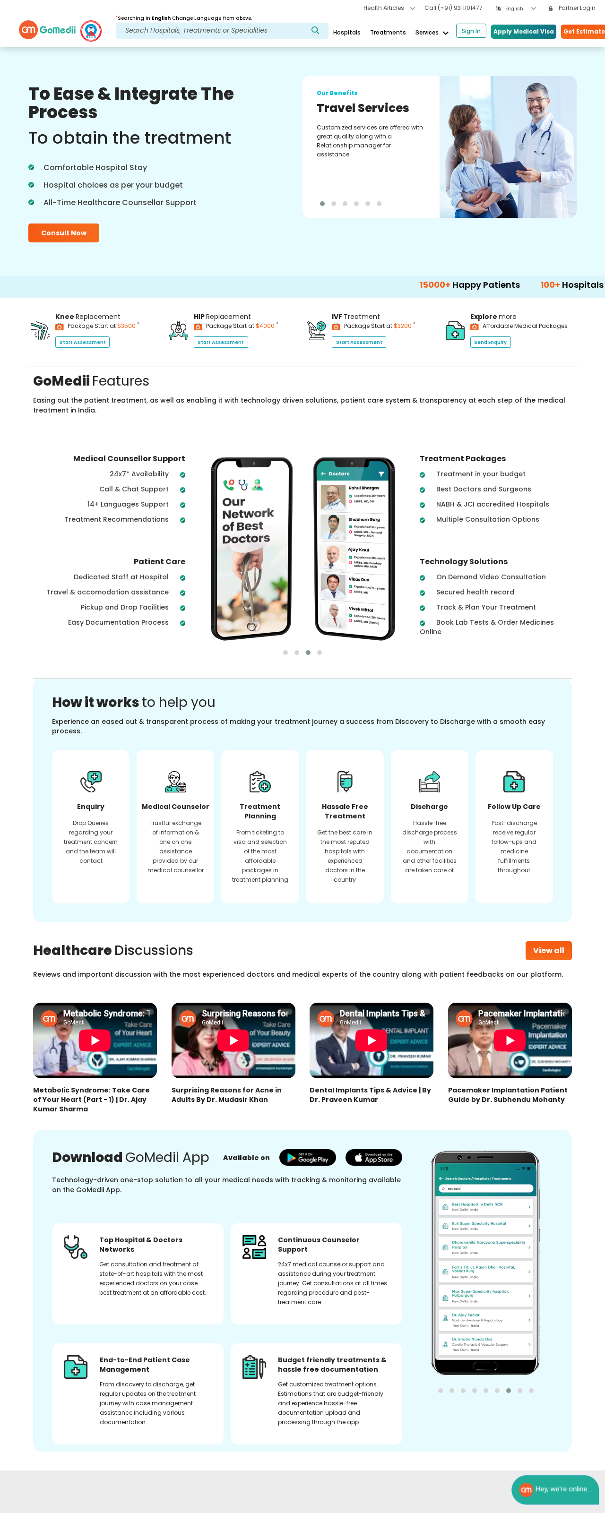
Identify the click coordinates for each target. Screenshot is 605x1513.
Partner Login (576, 8)
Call (453, 8)
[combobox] (520, 8)
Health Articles (384, 8)
